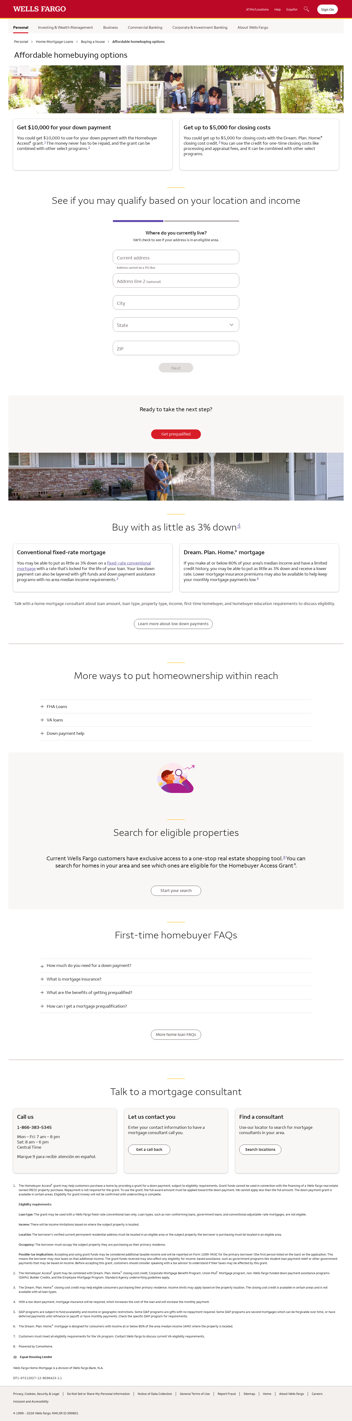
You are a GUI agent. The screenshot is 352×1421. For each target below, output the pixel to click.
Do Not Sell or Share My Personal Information (98, 1394)
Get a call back (149, 1149)
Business (110, 27)
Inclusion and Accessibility (31, 1401)
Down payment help (65, 733)
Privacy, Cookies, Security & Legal (36, 1394)
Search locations (260, 1149)
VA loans (55, 720)
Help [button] (277, 9)
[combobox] (176, 261)
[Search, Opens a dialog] (306, 10)
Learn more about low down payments (173, 623)
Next (176, 368)
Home (267, 1394)
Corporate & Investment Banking (199, 27)
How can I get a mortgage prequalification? (87, 1006)
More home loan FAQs (176, 1034)
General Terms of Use (195, 1394)
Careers (317, 1394)
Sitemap (249, 1394)
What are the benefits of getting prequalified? (89, 992)
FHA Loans (57, 706)
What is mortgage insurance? (74, 979)
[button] (176, 706)
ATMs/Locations (257, 9)
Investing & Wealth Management (65, 27)
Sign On (327, 9)
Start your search (176, 890)
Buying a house (93, 42)
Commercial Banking (145, 27)
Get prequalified (176, 434)
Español (291, 9)
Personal (20, 27)
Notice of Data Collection (155, 1394)
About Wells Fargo (253, 27)
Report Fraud (227, 1394)
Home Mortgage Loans (54, 42)
